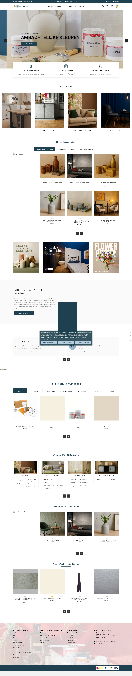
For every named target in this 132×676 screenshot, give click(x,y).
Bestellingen (71, 635)
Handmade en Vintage (106, 475)
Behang (19, 480)
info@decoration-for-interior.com (106, 641)
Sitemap (42, 642)
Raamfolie (73, 479)
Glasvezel (30, 484)
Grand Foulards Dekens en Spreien (48, 481)
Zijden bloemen (66, 391)
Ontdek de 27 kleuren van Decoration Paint (66, 1)
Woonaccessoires (52, 475)
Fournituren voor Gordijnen (86, 486)
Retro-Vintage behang (32, 480)
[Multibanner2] (66, 257)
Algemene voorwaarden (47, 635)
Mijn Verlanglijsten (72, 645)
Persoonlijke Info (72, 633)
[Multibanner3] (106, 257)
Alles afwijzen (66, 342)
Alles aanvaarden (83, 342)
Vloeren (15, 640)
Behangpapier (51, 391)
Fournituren (16, 647)
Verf (14, 633)
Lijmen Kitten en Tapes (20, 635)
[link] (24, 313)
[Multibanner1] (26, 257)
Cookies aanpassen (49, 342)
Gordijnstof (85, 482)
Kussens (112, 391)
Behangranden (32, 486)
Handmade (16, 657)
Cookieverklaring (45, 640)
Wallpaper (25, 475)
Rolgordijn (84, 479)
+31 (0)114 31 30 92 (101, 643)
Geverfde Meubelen (100, 480)
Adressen (70, 640)
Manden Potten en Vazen (48, 489)
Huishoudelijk (17, 655)
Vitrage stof (74, 486)
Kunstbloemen (59, 485)
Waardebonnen (71, 642)
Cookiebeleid (44, 339)
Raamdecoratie (79, 475)
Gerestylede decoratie (112, 480)
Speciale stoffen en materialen (22, 652)
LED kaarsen (81, 391)
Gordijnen (73, 482)
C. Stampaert (24, 341)
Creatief (15, 650)
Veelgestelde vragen (46, 637)
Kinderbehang (21, 486)
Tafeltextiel (47, 485)
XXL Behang (20, 484)
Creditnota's (70, 637)
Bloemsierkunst (59, 489)
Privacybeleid (44, 633)
